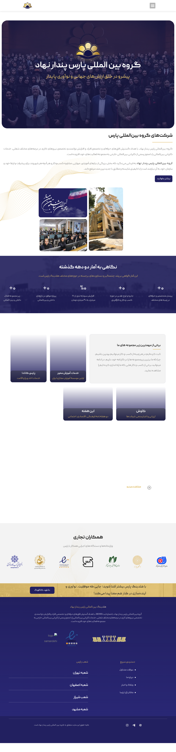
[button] (152, 5)
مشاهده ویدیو (134, 486)
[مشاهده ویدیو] (149, 487)
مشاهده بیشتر (68, 358)
